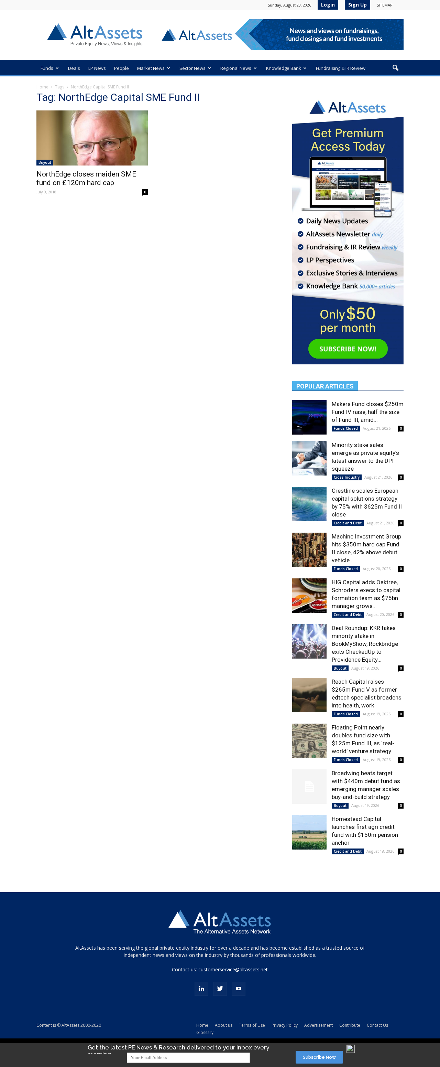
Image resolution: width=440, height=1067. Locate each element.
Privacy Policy (285, 1025)
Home (42, 87)
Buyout (44, 162)
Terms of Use (252, 1025)
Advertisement (318, 1025)
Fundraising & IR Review (340, 68)
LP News (97, 68)
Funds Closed (346, 428)
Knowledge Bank (283, 68)
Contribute (349, 1025)
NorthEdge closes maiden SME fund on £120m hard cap (86, 178)
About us (223, 1025)
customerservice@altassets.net (233, 969)
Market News (151, 68)
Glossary (204, 1032)
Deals (74, 68)
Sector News (192, 68)
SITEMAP (385, 5)
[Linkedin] (201, 989)
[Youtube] (238, 989)
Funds (47, 68)
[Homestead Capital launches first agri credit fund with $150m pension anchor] (309, 832)
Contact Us (377, 1025)
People (121, 68)
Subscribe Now (319, 1057)
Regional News (235, 68)
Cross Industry (347, 477)
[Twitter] (220, 989)
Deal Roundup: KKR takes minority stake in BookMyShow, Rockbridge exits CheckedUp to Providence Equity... (365, 644)
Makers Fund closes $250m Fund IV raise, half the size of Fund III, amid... (368, 412)
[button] (395, 68)
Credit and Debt (348, 523)
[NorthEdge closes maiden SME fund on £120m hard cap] (92, 138)
